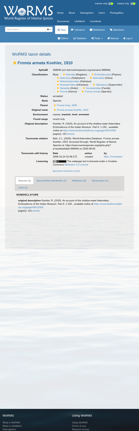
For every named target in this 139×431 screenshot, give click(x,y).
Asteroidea (98, 78)
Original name (40, 109)
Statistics (81, 38)
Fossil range (40, 119)
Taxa (63, 29)
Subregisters (87, 12)
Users (102, 12)
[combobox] (25, 29)
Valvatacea (102, 84)
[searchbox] (24, 29)
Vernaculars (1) (100, 180)
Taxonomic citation (37, 138)
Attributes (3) (79, 180)
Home (60, 12)
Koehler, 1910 (72, 109)
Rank (45, 100)
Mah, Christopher (113, 156)
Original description (36, 123)
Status (44, 96)
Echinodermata (103, 74)
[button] (14, 63)
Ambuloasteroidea (69, 81)
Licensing (42, 161)
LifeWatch (79, 21)
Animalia (70, 74)
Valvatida (65, 88)
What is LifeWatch (12, 426)
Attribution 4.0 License (76, 164)
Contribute (95, 21)
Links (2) (23, 187)
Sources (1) (24, 180)
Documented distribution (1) (51, 180)
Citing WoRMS (80, 422)
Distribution (98, 29)
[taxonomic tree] (60, 171)
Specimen (118, 29)
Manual (114, 38)
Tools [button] (97, 38)
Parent (44, 105)
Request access (80, 429)
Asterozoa (65, 78)
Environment (40, 114)
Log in (128, 38)
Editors (64, 38)
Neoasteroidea (68, 84)
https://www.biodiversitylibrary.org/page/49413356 (89, 130)
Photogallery (116, 12)
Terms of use (79, 426)
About (72, 12)
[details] (70, 134)
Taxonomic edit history (34, 153)
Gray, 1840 (67, 105)
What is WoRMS (11, 422)
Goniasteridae (93, 88)
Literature (79, 29)
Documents (63, 21)
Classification (40, 74)
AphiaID (43, 70)
